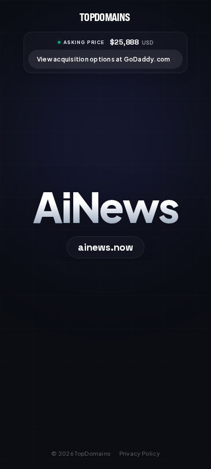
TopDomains (93, 453)
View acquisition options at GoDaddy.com (103, 59)
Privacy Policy (139, 453)
